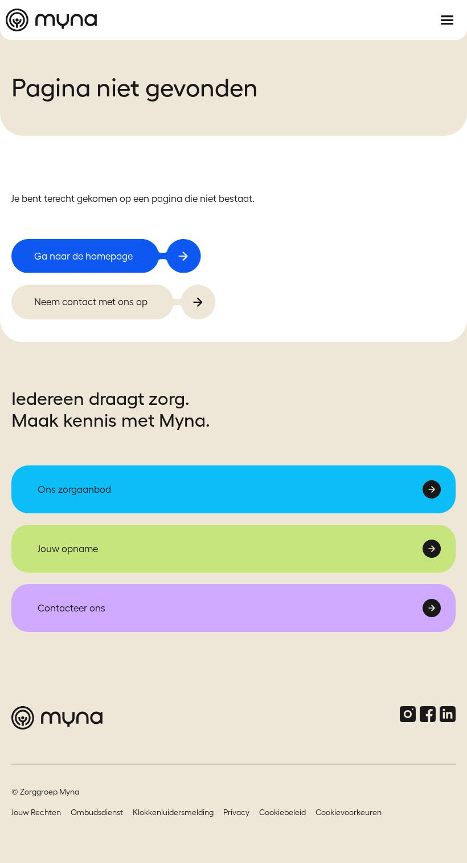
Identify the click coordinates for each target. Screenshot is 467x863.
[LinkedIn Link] (448, 714)
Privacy (236, 812)
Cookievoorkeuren (349, 812)
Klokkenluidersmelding (173, 812)
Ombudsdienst (97, 812)
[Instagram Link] (408, 714)
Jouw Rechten (36, 812)
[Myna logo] (213, 20)
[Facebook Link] (428, 714)
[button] (447, 20)
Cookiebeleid (282, 812)
